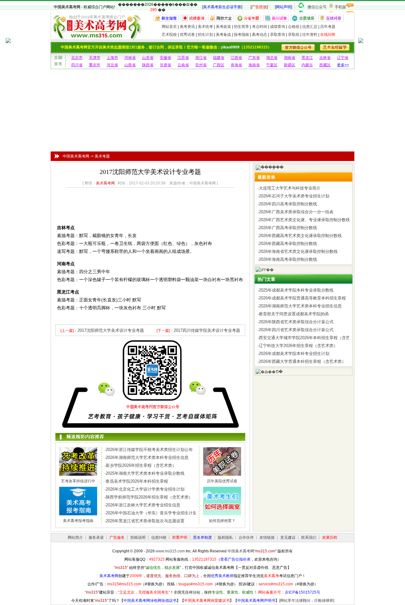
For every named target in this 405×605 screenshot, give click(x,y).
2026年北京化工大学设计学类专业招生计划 (145, 489)
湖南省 (289, 57)
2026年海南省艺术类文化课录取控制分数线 (298, 251)
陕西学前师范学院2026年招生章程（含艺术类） (149, 497)
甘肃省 (165, 65)
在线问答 (327, 34)
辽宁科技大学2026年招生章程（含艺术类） (298, 345)
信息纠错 (158, 537)
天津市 (94, 57)
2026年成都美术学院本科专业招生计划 (294, 353)
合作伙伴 (246, 537)
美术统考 (205, 26)
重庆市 (94, 65)
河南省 (130, 57)
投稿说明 (138, 537)
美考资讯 (187, 26)
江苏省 (183, 57)
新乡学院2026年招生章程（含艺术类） (141, 465)
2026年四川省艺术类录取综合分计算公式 (296, 329)
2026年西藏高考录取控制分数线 (288, 243)
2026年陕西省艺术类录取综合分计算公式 (296, 321)
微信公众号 (317, 7)
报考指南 (241, 34)
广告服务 (117, 537)
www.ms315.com (170, 551)
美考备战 (223, 34)
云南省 (183, 65)
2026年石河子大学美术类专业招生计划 (294, 196)
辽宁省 (342, 57)
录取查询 (277, 34)
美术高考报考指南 (78, 520)
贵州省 (201, 65)
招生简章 (241, 26)
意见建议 (288, 537)
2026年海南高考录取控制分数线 (288, 259)
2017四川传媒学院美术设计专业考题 (207, 330)
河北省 (112, 65)
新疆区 (289, 65)
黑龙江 (307, 57)
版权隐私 (225, 537)
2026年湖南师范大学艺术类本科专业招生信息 (147, 457)
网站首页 (169, 26)
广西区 (218, 65)
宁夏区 (271, 65)
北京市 (77, 57)
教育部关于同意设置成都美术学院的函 (294, 314)
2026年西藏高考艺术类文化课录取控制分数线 (300, 235)
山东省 (147, 57)
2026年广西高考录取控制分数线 (288, 227)
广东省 (254, 57)
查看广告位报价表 (235, 559)
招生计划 (205, 34)
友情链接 (267, 537)
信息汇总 (309, 26)
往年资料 (309, 34)
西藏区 (325, 65)
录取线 (293, 34)
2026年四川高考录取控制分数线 (288, 204)
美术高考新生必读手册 (222, 7)
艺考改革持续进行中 (78, 481)
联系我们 (308, 537)
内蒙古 (307, 65)
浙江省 (201, 57)
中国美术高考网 (67, 7)
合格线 (293, 26)
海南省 (254, 65)
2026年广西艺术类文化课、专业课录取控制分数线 (304, 219)
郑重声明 (179, 537)
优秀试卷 (187, 34)
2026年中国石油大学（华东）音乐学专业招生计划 (151, 513)
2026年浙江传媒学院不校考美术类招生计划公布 (149, 449)
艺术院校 (169, 34)
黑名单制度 (202, 537)
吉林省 (325, 57)
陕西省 (147, 65)
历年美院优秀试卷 (222, 481)
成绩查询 (277, 26)
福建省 (218, 57)
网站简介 (75, 537)
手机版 (340, 7)
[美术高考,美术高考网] (97, 36)
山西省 (130, 65)
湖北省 (271, 57)
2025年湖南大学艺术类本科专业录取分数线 (145, 473)
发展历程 (329, 537)
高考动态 (259, 34)
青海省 (236, 65)
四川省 (77, 65)
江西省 (236, 57)
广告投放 (259, 7)
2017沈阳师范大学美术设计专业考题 (111, 330)
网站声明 (283, 7)
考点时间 (259, 26)
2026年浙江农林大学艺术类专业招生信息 (143, 505)
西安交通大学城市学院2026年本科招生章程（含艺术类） (310, 337)
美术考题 (102, 156)
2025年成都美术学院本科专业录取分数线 (296, 290)
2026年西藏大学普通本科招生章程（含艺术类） (302, 361)
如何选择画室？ (222, 520)
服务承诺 (96, 537)
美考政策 (223, 26)
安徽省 (165, 57)
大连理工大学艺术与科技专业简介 (290, 188)
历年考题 (327, 26)
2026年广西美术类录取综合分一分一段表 (296, 211)
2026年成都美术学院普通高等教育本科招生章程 (302, 298)
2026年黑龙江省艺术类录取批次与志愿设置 (145, 520)
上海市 (112, 57)
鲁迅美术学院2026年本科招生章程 (137, 481)
